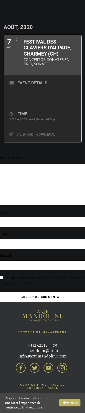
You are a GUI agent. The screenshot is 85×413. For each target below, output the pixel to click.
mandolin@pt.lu (42, 350)
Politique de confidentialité (46, 386)
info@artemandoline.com (42, 356)
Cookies (28, 384)
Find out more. (32, 407)
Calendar (24, 134)
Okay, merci (69, 403)
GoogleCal (45, 134)
